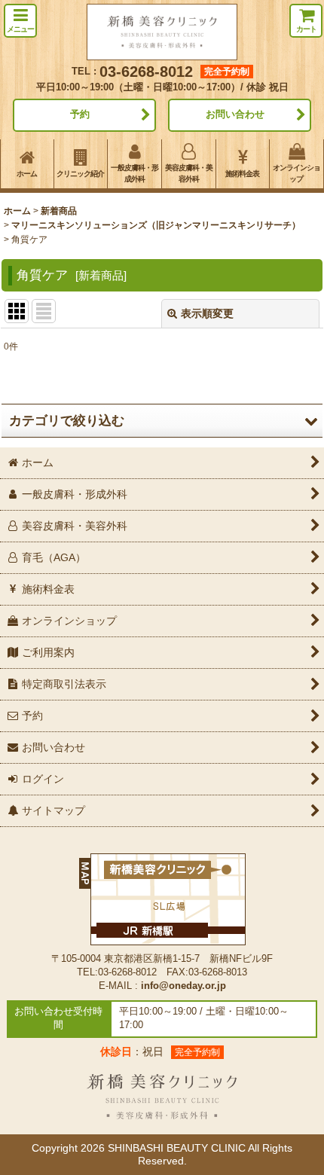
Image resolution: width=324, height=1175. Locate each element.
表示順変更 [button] (207, 313)
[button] (20, 21)
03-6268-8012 (146, 71)
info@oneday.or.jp (183, 986)
